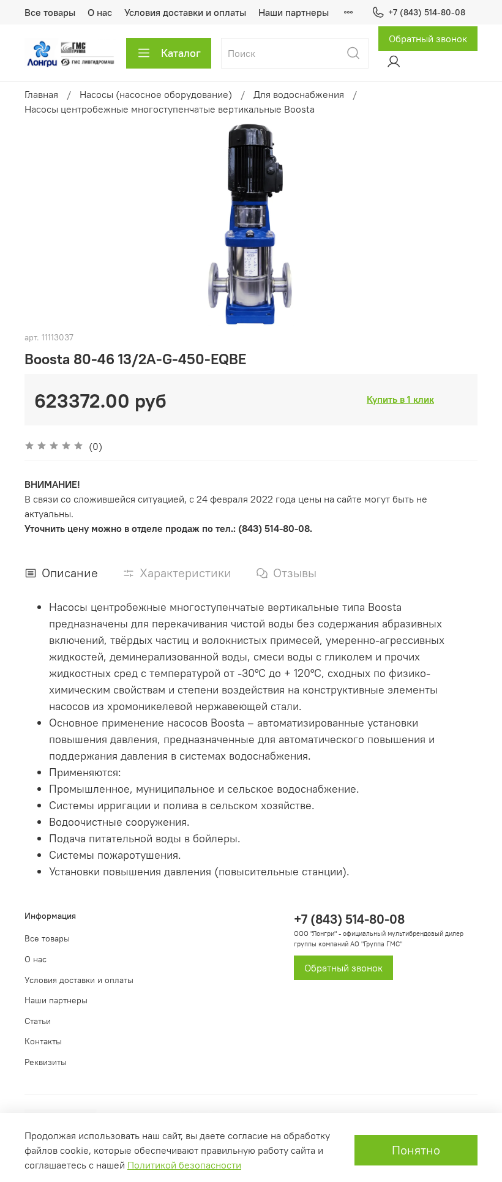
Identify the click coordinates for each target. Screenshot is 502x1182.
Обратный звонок (428, 38)
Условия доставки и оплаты (185, 12)
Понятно (416, 1150)
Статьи (37, 1021)
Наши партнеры (293, 12)
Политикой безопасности (184, 1165)
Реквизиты (45, 1062)
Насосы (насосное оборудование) (156, 94)
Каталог (181, 53)
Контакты (43, 1041)
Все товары (49, 12)
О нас (100, 12)
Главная (41, 94)
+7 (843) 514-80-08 (426, 12)
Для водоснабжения (298, 94)
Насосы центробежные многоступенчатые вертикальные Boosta (169, 109)
